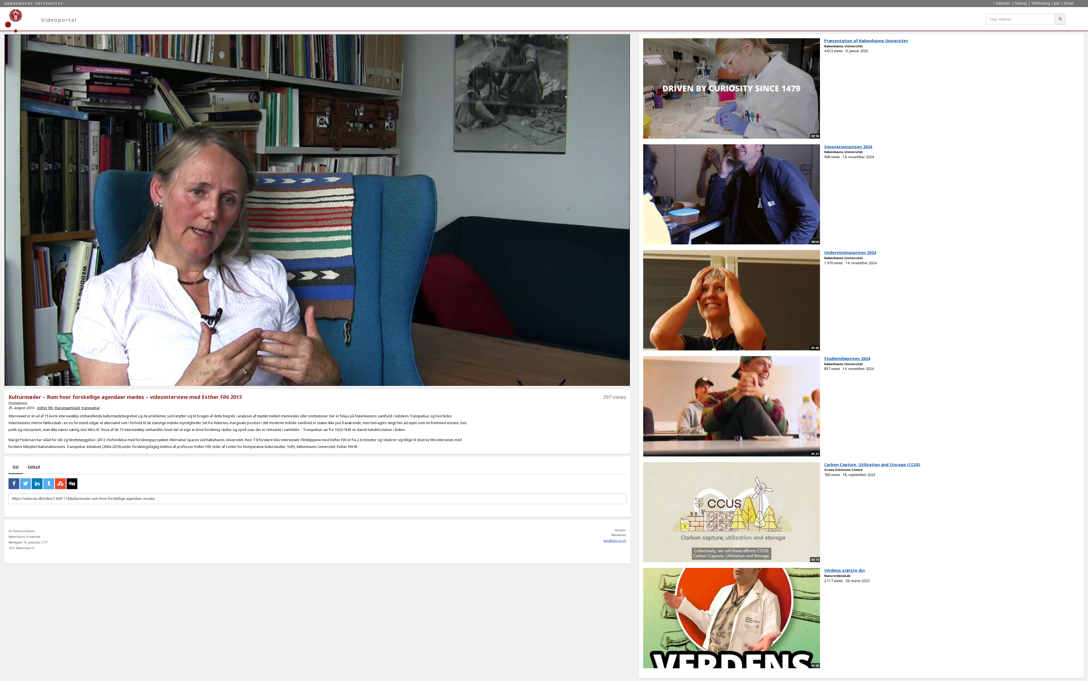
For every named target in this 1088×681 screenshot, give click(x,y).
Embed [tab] (34, 466)
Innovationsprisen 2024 (848, 146)
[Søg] (1060, 19)
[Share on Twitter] (25, 483)
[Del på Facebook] (13, 483)
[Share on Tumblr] (48, 483)
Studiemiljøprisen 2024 (847, 358)
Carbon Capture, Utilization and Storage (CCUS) (872, 464)
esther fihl (45, 407)
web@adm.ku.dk (614, 541)
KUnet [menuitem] (1069, 3)
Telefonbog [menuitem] (1040, 3)
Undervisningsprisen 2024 (850, 252)
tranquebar (91, 407)
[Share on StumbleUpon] (60, 483)
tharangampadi (67, 407)
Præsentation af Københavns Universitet (866, 40)
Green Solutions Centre (843, 470)
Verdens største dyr (844, 570)
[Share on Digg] (72, 483)
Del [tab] (16, 466)
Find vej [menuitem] (1021, 3)
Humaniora (17, 403)
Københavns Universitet (843, 46)
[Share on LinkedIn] (37, 483)
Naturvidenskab (837, 576)
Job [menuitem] (1057, 3)
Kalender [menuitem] (1003, 3)
